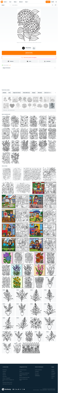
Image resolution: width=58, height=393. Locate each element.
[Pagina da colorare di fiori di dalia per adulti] (34, 145)
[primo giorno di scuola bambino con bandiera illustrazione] (42, 216)
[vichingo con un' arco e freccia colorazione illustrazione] (15, 244)
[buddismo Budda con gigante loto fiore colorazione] (49, 174)
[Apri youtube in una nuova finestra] (24, 389)
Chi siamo (36, 373)
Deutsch (52, 374)
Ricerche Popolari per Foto (23, 378)
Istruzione (4, 376)
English (52, 369)
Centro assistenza (37, 369)
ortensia (4, 92)
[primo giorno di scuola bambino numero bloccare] (44, 188)
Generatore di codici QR (7, 384)
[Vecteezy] (2, 2)
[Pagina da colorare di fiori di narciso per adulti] (24, 133)
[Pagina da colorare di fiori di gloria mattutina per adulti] (6, 158)
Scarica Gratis (28, 53)
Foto (10, 1)
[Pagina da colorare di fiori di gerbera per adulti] (15, 121)
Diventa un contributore (36, 375)
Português (53, 373)
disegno (33, 92)
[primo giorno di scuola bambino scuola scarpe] (42, 230)
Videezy (4, 373)
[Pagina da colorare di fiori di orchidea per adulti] (6, 121)
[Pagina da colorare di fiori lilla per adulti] (24, 145)
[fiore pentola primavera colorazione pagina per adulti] (39, 282)
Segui (33, 48)
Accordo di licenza (22, 369)
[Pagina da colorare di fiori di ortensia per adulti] (29, 258)
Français (52, 376)
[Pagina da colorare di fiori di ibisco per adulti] (24, 121)
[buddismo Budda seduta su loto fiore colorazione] (8, 188)
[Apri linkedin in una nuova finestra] (16, 389)
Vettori (5, 1)
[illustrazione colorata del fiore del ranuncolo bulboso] (22, 282)
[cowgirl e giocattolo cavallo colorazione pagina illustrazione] (42, 244)
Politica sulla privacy (42, 389)
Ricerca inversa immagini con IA (7, 380)
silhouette (40, 92)
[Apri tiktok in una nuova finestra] (20, 389)
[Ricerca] (51, 5)
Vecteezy (4, 371)
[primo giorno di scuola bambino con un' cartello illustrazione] (15, 201)
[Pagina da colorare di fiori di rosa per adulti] (6, 133)
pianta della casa (26, 92)
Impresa (4, 374)
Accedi (52, 1)
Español (52, 371)
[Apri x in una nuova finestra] (22, 389)
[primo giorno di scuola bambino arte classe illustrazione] (15, 216)
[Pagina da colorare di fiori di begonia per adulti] (6, 282)
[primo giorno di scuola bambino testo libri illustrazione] (42, 201)
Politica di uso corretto (50, 389)
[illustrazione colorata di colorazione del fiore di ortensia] (13, 258)
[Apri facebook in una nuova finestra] (13, 389)
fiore (10, 92)
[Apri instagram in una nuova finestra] (15, 389)
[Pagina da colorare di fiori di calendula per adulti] (43, 133)
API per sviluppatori (6, 378)
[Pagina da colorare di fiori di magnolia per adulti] (43, 121)
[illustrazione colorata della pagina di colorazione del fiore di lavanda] (22, 270)
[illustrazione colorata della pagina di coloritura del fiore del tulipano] (45, 270)
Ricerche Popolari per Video (23, 380)
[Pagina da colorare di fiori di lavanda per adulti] (6, 145)
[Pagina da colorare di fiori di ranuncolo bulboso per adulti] (33, 121)
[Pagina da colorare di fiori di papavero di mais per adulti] (15, 145)
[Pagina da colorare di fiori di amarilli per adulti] (52, 121)
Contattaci (36, 371)
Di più (26, 1)
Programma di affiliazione (24, 373)
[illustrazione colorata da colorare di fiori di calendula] (45, 258)
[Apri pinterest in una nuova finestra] (18, 389)
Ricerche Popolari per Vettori (23, 375)
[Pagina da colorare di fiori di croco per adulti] (52, 145)
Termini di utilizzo (35, 389)
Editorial (20, 1)
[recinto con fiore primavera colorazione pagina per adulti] (31, 347)
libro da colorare (47, 92)
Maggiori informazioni (6, 67)
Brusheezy (5, 369)
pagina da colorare (17, 92)
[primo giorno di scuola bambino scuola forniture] (15, 230)
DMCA (20, 371)
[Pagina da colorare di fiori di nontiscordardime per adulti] (15, 158)
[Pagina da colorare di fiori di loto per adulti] (33, 133)
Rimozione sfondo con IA (7, 382)
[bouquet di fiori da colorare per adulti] (43, 145)
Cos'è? (10, 65)
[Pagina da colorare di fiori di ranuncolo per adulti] (52, 133)
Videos (15, 1)
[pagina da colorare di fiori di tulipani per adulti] (15, 133)
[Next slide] (53, 92)
